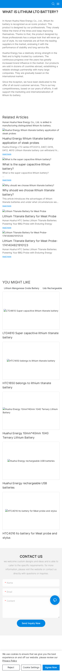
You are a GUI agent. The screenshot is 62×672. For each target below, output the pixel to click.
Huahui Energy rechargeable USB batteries (25, 485)
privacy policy (9, 660)
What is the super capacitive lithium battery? (26, 166)
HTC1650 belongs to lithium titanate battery (27, 385)
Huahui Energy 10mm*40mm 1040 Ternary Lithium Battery (25, 435)
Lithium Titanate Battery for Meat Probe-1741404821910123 (30, 243)
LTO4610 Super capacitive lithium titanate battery (31, 335)
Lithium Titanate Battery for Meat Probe (29, 216)
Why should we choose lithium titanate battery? (28, 192)
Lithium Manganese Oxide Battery (21, 288)
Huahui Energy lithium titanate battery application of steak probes (28, 140)
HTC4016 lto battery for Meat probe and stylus (30, 535)
